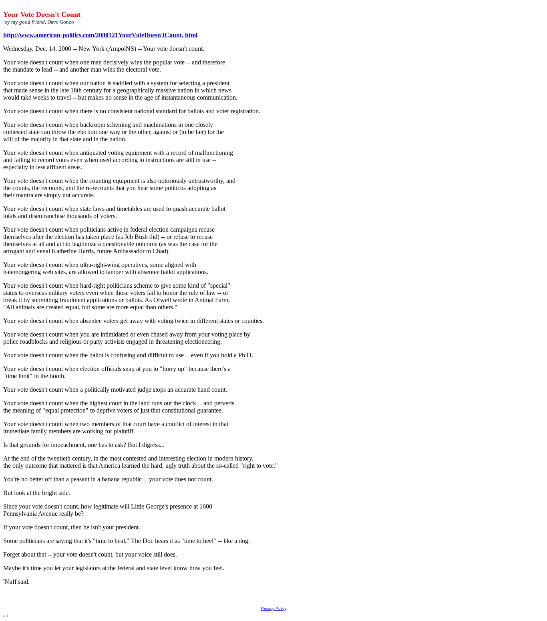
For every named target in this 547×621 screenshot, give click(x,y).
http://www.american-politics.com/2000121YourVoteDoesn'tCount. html (100, 35)
